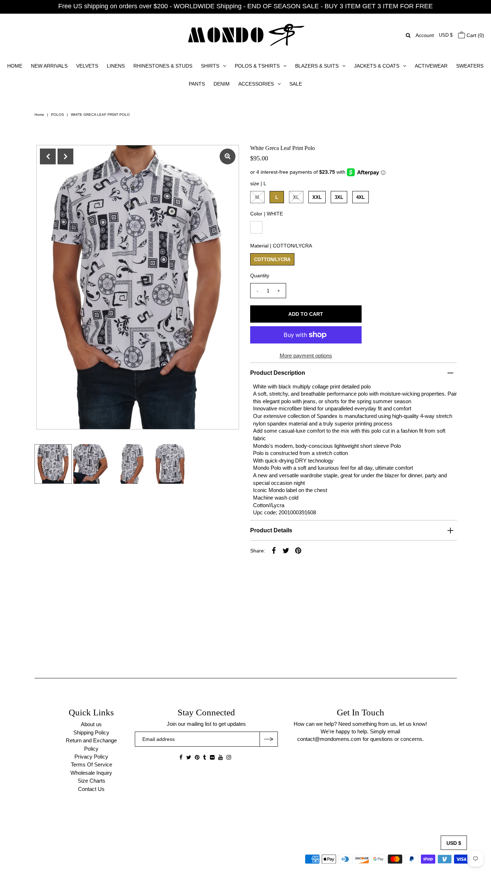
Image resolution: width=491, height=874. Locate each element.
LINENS (116, 66)
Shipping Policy (91, 732)
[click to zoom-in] (227, 156)
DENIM (222, 84)
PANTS (197, 84)
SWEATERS (469, 66)
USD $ (446, 35)
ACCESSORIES (256, 84)
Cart (474, 35)
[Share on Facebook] (274, 550)
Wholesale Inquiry (91, 773)
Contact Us (91, 789)
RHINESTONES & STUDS (162, 66)
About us (91, 724)
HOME (14, 66)
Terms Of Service (91, 764)
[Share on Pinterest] (298, 550)
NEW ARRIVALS (49, 66)
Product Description (277, 373)
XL (296, 197)
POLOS (57, 115)
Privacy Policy (91, 757)
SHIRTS (210, 66)
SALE (295, 84)
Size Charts (91, 781)
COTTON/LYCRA (272, 259)
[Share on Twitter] (286, 550)
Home (39, 115)
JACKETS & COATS (376, 66)
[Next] (65, 156)
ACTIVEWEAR (431, 66)
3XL (339, 197)
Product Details (271, 530)
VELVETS (87, 66)
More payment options (306, 355)
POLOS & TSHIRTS (257, 66)
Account (425, 35)
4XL (360, 197)
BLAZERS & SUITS (317, 66)
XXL (317, 197)
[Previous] (48, 156)
